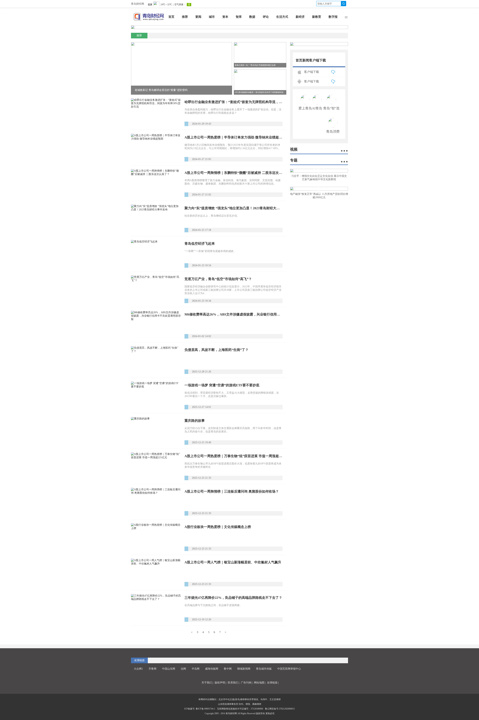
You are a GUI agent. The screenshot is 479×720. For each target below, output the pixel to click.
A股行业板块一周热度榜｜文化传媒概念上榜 (217, 527)
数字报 (333, 16)
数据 (252, 16)
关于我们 (207, 682)
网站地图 (259, 682)
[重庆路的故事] (156, 431)
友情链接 (272, 682)
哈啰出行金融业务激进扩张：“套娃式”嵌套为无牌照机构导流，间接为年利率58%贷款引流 (233, 102)
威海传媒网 (211, 668)
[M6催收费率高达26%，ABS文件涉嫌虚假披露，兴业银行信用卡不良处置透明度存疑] (156, 325)
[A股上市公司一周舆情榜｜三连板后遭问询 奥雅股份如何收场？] (156, 502)
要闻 (198, 16)
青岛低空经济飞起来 (199, 243)
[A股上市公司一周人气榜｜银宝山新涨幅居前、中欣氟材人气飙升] (156, 572)
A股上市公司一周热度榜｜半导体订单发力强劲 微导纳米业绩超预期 (233, 137)
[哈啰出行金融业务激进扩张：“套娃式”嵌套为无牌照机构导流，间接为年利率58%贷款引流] (156, 112)
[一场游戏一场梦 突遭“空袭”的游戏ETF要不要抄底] (156, 395)
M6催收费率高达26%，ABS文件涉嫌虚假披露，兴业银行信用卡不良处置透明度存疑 (233, 314)
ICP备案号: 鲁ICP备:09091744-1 (199, 708)
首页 (171, 16)
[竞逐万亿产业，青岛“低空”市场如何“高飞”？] (156, 289)
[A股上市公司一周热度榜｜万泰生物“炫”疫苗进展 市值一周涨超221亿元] (156, 466)
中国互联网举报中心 (289, 668)
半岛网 (195, 668)
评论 (266, 16)
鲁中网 (228, 668)
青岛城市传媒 (264, 668)
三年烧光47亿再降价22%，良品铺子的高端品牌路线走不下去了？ (233, 598)
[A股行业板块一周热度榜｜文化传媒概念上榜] (156, 537)
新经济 (300, 16)
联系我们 (233, 682)
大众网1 (138, 668)
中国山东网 (168, 668)
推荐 (185, 16)
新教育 (316, 16)
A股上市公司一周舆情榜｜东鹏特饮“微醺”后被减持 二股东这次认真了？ (233, 173)
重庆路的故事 (194, 420)
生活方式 (282, 16)
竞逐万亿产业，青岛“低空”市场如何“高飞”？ (218, 279)
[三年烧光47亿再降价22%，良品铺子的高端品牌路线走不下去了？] (156, 608)
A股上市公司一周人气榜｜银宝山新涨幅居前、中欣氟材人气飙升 (232, 562)
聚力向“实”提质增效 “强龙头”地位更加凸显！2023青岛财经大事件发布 (233, 208)
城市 (212, 16)
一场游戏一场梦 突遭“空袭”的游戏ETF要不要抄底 (221, 385)
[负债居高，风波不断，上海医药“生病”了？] (156, 360)
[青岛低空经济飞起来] (156, 254)
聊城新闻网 (243, 668)
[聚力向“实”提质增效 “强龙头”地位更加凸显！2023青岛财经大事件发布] (156, 218)
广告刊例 (246, 682)
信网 (183, 668)
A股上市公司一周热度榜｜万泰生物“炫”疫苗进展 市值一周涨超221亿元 (233, 456)
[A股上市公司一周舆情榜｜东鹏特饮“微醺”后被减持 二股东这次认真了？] (156, 183)
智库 (239, 16)
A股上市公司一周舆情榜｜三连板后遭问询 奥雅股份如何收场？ (231, 491)
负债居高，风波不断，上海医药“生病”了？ (216, 350)
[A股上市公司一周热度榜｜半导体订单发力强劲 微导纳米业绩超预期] (156, 147)
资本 (225, 16)
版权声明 (220, 682)
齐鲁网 (152, 668)
